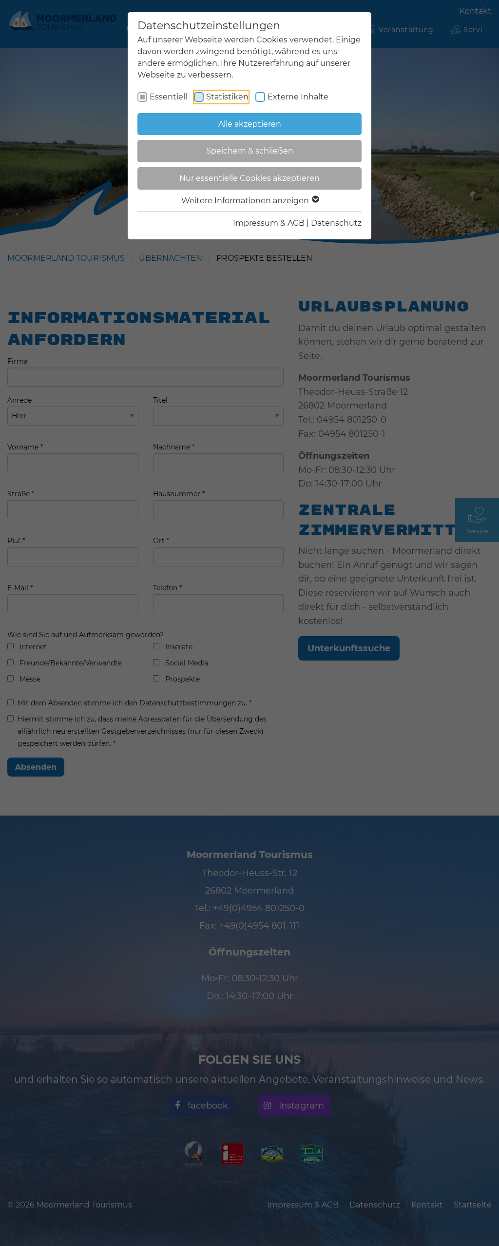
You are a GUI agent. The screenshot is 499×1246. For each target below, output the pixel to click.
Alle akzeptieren (249, 124)
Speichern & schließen (249, 151)
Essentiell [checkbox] (168, 96)
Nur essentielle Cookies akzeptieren (249, 178)
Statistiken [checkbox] (227, 96)
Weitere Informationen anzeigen (246, 200)
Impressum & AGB (269, 223)
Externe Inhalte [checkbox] (298, 96)
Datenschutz (336, 223)
